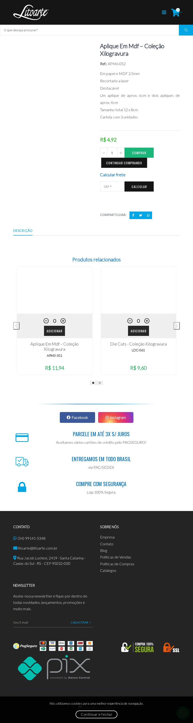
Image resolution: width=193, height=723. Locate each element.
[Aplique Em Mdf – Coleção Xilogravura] (54, 290)
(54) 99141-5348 (31, 538)
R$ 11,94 (54, 367)
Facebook (80, 417)
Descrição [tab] (22, 230)
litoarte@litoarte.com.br (37, 548)
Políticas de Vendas (115, 557)
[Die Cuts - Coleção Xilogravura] (138, 290)
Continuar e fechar (96, 714)
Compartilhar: (113, 214)
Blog (103, 550)
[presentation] (16, 326)
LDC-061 (138, 350)
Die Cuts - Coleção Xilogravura (138, 343)
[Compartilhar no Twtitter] (141, 215)
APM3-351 (54, 356)
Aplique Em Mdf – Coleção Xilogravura (54, 346)
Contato (107, 544)
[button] (175, 12)
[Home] (30, 12)
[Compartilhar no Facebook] (133, 215)
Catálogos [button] (108, 570)
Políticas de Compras (117, 564)
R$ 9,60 (138, 367)
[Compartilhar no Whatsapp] (148, 215)
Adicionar (54, 330)
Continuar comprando (124, 162)
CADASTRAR (79, 622)
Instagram (118, 417)
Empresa (107, 537)
